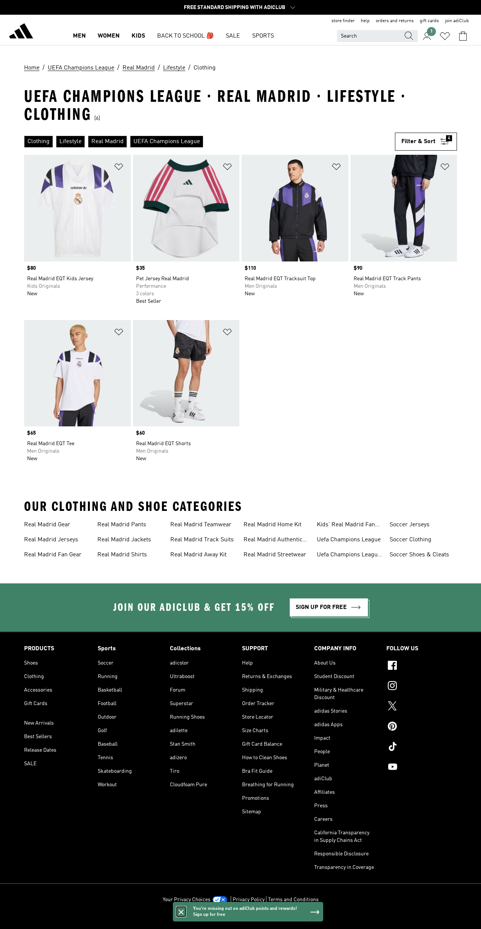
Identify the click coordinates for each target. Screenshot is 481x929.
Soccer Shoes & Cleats (419, 555)
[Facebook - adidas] (421, 666)
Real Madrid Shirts (122, 555)
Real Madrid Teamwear (200, 525)
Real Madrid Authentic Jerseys (273, 540)
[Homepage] (21, 32)
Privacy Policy (249, 899)
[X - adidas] (421, 707)
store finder (343, 21)
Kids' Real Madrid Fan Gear (346, 525)
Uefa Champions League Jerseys (349, 555)
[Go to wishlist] (445, 36)
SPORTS (263, 36)
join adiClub (457, 21)
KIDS (138, 36)
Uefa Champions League (349, 540)
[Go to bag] (463, 36)
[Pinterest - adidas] (421, 727)
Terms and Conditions (293, 899)
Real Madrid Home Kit (272, 525)
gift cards (429, 21)
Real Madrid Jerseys (51, 540)
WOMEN (108, 36)
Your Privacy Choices (186, 899)
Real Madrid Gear (47, 525)
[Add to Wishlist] (119, 168)
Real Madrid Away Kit (198, 555)
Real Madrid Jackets (124, 540)
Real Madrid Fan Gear (53, 555)
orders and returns (395, 21)
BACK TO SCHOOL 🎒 (185, 36)
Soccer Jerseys (410, 525)
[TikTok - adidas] (421, 747)
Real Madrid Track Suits (202, 540)
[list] (209, 142)
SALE (233, 36)
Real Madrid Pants (121, 525)
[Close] (181, 912)
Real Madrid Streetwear (275, 555)
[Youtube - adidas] (421, 768)
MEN (79, 36)
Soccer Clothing (410, 540)
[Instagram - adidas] (421, 687)
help (365, 21)
